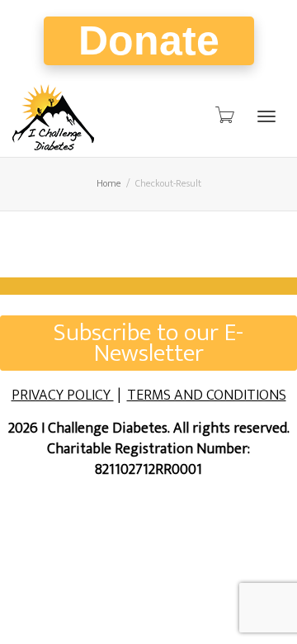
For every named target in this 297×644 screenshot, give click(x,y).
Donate (148, 40)
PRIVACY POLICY (63, 395)
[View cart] (223, 116)
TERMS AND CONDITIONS (206, 395)
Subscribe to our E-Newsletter (148, 343)
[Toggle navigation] (266, 116)
